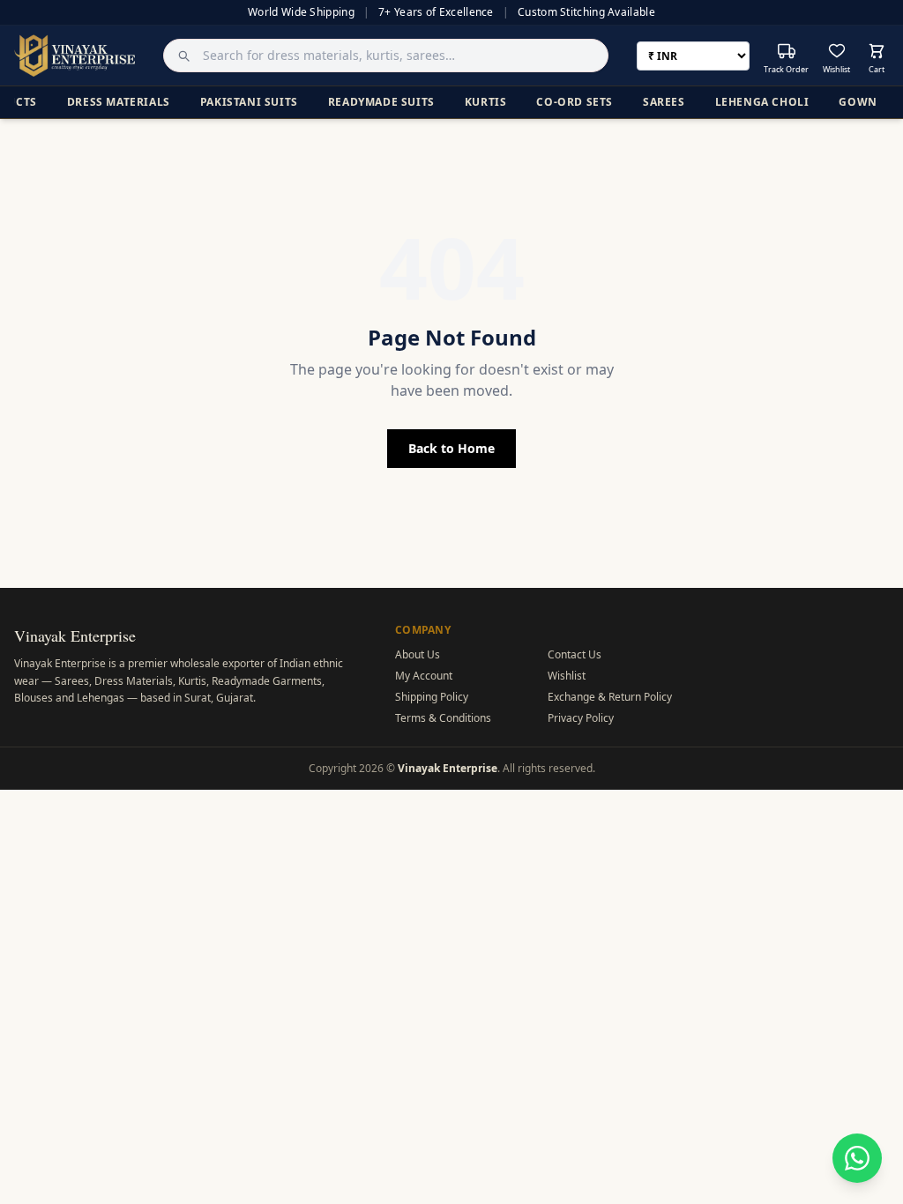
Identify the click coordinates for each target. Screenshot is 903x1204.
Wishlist (567, 675)
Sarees (664, 101)
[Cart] (876, 51)
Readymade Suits (381, 101)
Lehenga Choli (762, 101)
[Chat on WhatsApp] (857, 1158)
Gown (858, 101)
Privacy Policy (581, 717)
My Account (423, 675)
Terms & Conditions (443, 717)
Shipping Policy (431, 696)
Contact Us (574, 654)
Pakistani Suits (249, 101)
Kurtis (486, 101)
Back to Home (451, 448)
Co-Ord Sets (574, 101)
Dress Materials (118, 101)
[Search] (179, 55)
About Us (417, 654)
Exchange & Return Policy (610, 696)
